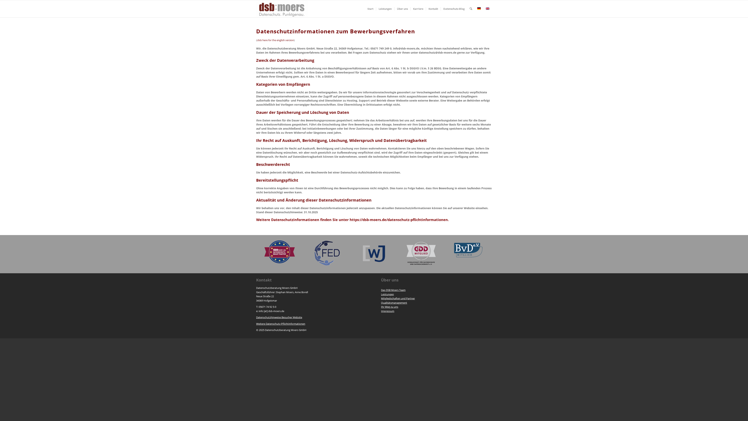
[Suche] (471, 8)
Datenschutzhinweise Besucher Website (279, 317)
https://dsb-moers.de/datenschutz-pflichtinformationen (399, 219)
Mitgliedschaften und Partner (398, 298)
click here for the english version (275, 40)
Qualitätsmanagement (394, 302)
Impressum (387, 311)
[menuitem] (370, 8)
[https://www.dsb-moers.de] (282, 8)
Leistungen (387, 294)
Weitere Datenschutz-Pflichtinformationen (280, 323)
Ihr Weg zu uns (389, 307)
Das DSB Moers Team (393, 290)
